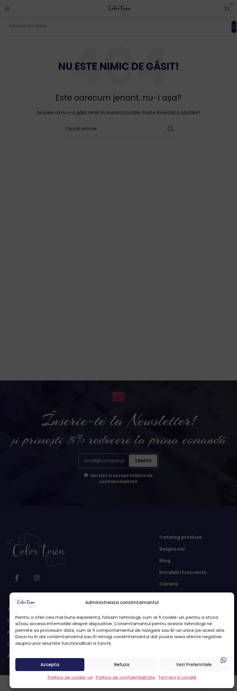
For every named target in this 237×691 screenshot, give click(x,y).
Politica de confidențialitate (125, 677)
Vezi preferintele (194, 665)
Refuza (121, 665)
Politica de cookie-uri (70, 677)
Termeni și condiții (177, 677)
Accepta (49, 665)
